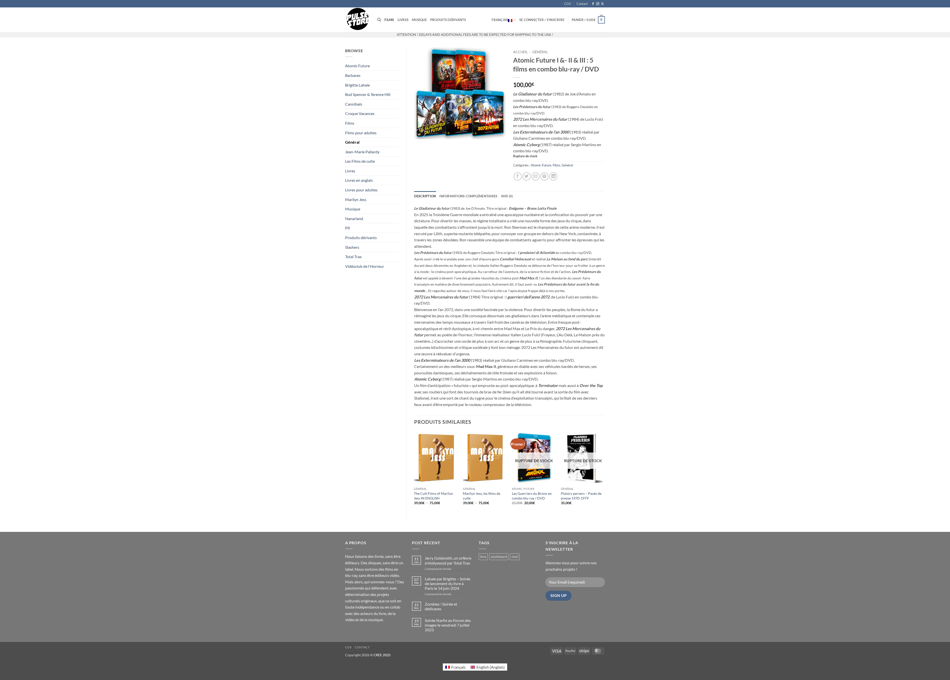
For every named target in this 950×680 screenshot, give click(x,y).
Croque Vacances (360, 113)
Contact (582, 4)
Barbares (352, 75)
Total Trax (353, 256)
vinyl (514, 557)
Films (389, 20)
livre (483, 557)
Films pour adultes (361, 132)
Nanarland (354, 218)
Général (352, 142)
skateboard (499, 557)
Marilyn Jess (355, 199)
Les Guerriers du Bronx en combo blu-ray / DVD (532, 495)
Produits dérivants (448, 20)
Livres (403, 20)
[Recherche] (379, 19)
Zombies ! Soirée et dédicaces (441, 606)
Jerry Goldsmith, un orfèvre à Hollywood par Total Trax (448, 560)
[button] (541, 20)
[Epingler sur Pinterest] (544, 176)
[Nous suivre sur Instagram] (597, 4)
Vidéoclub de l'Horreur (364, 266)
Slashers (352, 247)
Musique (419, 20)
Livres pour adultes (361, 189)
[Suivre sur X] (602, 4)
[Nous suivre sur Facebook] (593, 4)
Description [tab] (425, 196)
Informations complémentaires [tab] (468, 196)
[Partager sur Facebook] (518, 176)
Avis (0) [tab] (507, 196)
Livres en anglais (359, 180)
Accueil (520, 52)
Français (500, 20)
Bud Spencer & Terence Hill (367, 94)
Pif (347, 228)
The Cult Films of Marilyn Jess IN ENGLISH (433, 495)
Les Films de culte (360, 161)
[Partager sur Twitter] (526, 176)
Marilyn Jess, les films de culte (481, 495)
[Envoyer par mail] (535, 176)
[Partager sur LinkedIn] (553, 176)
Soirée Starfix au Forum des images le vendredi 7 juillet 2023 (448, 625)
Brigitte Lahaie (357, 85)
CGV (567, 4)
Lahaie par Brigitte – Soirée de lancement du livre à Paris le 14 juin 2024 (447, 583)
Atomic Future (357, 65)
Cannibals (353, 104)
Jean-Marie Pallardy (362, 151)
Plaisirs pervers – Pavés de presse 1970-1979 (581, 495)
